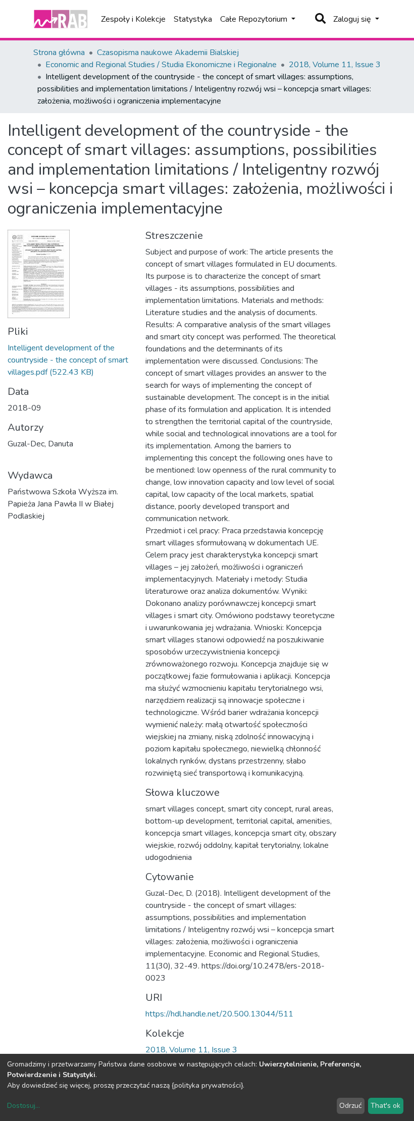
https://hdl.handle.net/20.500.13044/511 (219, 1014)
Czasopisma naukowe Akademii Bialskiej (168, 52)
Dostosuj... (23, 1105)
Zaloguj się (353, 19)
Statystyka (193, 19)
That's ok (385, 1105)
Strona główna (59, 52)
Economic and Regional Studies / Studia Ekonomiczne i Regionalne (161, 64)
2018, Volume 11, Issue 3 (335, 64)
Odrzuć (350, 1105)
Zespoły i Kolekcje (133, 19)
